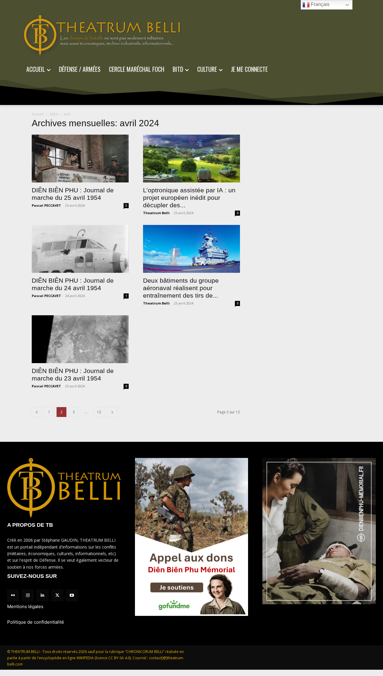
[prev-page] (37, 412)
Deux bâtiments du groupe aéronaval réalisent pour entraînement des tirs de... (181, 288)
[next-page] (112, 412)
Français (319, 4)
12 (99, 412)
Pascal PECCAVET (46, 205)
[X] (57, 595)
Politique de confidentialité (35, 622)
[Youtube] (72, 595)
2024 (53, 114)
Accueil (38, 114)
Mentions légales (25, 606)
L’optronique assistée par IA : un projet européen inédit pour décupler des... (189, 197)
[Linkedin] (42, 595)
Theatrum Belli (156, 213)
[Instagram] (28, 595)
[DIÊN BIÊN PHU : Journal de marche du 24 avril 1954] (80, 249)
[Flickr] (13, 595)
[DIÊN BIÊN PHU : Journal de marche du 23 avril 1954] (80, 339)
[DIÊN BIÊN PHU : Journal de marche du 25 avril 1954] (80, 158)
